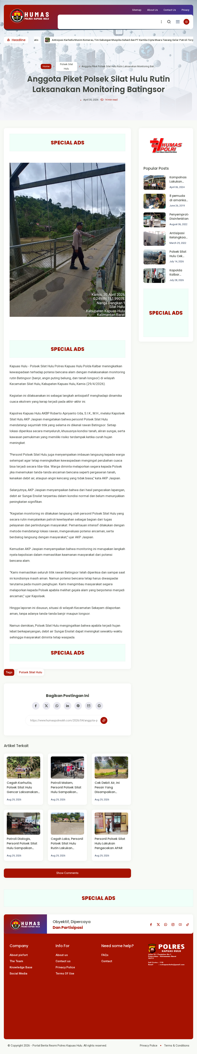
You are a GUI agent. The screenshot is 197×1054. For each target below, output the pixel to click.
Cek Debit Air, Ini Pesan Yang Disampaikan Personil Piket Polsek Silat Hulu (110, 787)
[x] (46, 706)
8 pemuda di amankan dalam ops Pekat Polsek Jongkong (178, 198)
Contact (106, 961)
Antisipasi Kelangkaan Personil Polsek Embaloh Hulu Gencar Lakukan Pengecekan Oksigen (178, 235)
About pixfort (19, 955)
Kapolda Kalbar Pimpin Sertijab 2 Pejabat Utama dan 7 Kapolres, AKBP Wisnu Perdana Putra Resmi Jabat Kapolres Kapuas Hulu (178, 272)
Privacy (185, 9)
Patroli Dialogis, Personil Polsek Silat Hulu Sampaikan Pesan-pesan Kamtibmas (22, 843)
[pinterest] (78, 706)
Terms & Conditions (176, 1045)
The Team (16, 961)
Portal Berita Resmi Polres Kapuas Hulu (57, 1045)
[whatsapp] (57, 706)
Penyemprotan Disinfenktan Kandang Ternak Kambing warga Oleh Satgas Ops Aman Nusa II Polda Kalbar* (180, 216)
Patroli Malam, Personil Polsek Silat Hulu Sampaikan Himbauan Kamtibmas (66, 787)
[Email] (89, 706)
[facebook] (36, 706)
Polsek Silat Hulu (66, 66)
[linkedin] (67, 706)
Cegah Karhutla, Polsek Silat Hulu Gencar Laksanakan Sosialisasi (22, 787)
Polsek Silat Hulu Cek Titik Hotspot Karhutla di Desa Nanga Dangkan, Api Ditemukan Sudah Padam (177, 254)
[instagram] (173, 925)
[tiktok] (187, 925)
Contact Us (170, 9)
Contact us (63, 961)
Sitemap (136, 9)
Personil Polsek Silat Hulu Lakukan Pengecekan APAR (110, 843)
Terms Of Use (65, 973)
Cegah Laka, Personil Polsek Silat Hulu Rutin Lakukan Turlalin (67, 843)
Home (46, 66)
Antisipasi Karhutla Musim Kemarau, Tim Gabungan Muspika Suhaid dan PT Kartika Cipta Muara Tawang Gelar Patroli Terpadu (94, 40)
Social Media (18, 973)
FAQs (104, 955)
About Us (152, 9)
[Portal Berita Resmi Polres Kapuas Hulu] (30, 24)
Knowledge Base (21, 967)
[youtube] (180, 925)
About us (62, 955)
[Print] (99, 706)
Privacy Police (65, 967)
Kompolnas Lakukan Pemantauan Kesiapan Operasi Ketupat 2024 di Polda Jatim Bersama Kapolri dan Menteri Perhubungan (179, 179)
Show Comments (67, 873)
